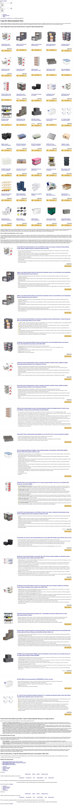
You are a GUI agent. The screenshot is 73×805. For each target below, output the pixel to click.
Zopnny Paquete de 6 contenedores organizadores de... (6, 219)
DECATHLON (28, 777)
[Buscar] (0, 1)
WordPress (11, 784)
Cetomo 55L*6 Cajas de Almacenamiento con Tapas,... (20, 70)
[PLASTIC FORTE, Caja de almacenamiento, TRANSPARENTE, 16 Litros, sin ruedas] (51, 111)
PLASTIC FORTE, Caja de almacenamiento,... (51, 120)
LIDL (46, 777)
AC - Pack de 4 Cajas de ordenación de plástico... (65, 120)
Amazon (6, 230)
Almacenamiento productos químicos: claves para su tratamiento (14, 762)
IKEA (34, 777)
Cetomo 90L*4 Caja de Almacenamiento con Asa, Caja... (6, 45)
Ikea (12, 18)
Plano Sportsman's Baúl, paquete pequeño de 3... (65, 170)
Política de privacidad (6, 767)
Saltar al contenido (3, 0)
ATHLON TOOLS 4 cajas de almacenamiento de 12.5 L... (6, 95)
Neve (1, 784)
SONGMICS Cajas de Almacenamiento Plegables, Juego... (36, 120)
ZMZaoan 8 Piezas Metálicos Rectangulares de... (20, 219)
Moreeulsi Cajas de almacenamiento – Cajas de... (65, 195)
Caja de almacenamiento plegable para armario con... (66, 219)
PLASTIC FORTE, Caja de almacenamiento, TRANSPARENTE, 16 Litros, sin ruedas (35, 679)
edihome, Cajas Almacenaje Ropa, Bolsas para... (21, 45)
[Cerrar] (2, 5)
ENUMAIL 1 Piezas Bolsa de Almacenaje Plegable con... (6, 170)
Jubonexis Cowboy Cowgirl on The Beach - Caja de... (21, 170)
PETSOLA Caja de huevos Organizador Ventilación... (21, 145)
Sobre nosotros (5, 770)
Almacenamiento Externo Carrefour (9, 764)
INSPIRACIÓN (28, 774)
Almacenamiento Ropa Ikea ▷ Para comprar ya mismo (12, 761)
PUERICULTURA (44, 774)
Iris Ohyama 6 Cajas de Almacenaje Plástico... (65, 45)
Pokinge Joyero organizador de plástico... (36, 194)
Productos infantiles (6, 15)
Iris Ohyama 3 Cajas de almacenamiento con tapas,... (65, 95)
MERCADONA (51, 777)
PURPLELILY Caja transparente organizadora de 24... (51, 145)
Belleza (4, 16)
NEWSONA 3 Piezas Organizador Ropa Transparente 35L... (5, 120)
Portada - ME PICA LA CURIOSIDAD (5, 18)
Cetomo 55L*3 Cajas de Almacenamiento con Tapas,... (5, 70)
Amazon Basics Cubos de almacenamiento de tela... (50, 70)
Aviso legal (5, 766)
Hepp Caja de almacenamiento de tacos (50, 194)
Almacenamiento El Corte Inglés (8, 763)
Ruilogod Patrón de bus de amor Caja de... (36, 170)
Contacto (4, 769)
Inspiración (5, 14)
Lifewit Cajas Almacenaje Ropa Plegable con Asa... (51, 45)
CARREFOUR (21, 777)
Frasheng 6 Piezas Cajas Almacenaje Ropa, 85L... (20, 120)
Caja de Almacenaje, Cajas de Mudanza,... (51, 170)
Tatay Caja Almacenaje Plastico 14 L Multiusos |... (66, 70)
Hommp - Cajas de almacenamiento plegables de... (6, 145)
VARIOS (38, 774)
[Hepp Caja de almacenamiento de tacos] (51, 186)
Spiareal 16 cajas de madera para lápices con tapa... (6, 194)
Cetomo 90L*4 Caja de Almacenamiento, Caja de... (21, 95)
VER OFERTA (7, 50)
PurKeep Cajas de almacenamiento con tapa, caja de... (36, 70)
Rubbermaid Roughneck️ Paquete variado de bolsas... (21, 194)
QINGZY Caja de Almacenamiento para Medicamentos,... (35, 219)
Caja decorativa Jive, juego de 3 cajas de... (36, 95)
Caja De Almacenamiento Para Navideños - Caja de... (51, 219)
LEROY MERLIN (40, 777)
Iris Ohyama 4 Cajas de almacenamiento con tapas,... (50, 95)
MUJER (33, 774)
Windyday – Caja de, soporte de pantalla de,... (65, 145)
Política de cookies (6, 768)
